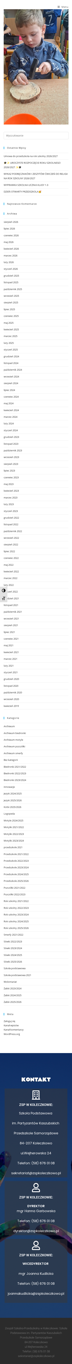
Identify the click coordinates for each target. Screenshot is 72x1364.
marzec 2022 (10, 578)
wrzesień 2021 (11, 618)
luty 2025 (9, 343)
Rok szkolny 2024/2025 (16, 921)
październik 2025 (13, 289)
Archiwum (9, 726)
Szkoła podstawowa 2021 (17, 975)
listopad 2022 (11, 524)
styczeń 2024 (11, 430)
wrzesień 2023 (11, 457)
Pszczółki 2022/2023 (14, 894)
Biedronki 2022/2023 (15, 773)
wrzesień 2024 (11, 376)
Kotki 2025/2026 (12, 807)
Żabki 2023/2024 (12, 988)
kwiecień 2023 (11, 490)
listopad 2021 (11, 605)
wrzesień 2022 (11, 537)
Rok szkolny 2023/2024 (16, 914)
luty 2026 (9, 262)
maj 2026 (8, 242)
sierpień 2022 (11, 544)
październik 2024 (13, 369)
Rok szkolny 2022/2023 (16, 908)
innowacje (9, 787)
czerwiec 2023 (11, 477)
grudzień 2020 (11, 679)
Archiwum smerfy (13, 753)
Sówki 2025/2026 (13, 961)
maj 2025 (8, 322)
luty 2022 (9, 585)
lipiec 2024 (9, 390)
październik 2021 (13, 611)
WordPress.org (12, 1034)
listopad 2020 (11, 685)
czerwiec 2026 (11, 235)
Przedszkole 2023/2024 (16, 867)
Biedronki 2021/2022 (15, 766)
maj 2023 (8, 484)
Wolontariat (10, 981)
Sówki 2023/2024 (13, 948)
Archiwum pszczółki (14, 746)
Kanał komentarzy (14, 1029)
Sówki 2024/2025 (13, 955)
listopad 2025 (11, 282)
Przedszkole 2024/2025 (16, 874)
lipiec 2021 (9, 632)
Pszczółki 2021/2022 (14, 887)
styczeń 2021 (11, 672)
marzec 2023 (10, 497)
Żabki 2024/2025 (12, 995)
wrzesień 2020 (11, 699)
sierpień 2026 (11, 222)
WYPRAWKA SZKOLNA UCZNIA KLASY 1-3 (26, 185)
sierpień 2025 (11, 302)
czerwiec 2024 (11, 396)
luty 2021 (9, 665)
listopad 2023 (11, 443)
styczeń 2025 (11, 349)
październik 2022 (13, 531)
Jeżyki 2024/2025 (13, 793)
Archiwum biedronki (15, 733)
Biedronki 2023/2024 (15, 780)
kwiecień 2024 (11, 410)
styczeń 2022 (11, 591)
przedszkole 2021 (13, 847)
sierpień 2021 (11, 625)
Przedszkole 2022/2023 (16, 860)
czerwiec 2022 (11, 558)
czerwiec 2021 (11, 638)
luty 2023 (9, 504)
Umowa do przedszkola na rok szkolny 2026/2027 (31, 156)
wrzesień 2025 (11, 295)
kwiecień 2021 (11, 652)
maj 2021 (8, 645)
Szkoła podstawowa (14, 968)
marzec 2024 (10, 416)
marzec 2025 (10, 336)
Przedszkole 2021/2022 (16, 854)
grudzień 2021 (11, 598)
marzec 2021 (10, 658)
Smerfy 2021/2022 (13, 934)
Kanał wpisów (11, 1025)
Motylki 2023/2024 (14, 840)
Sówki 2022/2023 (13, 941)
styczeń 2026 (11, 268)
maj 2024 (8, 403)
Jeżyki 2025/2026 (13, 800)
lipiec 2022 (9, 551)
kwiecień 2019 (11, 706)
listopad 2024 (11, 363)
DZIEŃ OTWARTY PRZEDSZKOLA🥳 (22, 191)
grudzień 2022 (11, 517)
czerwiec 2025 (11, 316)
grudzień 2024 (11, 356)
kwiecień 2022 (11, 571)
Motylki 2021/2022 (14, 827)
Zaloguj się (9, 1021)
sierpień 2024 (11, 383)
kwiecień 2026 (11, 248)
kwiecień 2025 (11, 329)
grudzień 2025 (11, 275)
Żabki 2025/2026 (12, 1002)
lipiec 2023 (9, 470)
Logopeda (9, 813)
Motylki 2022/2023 (14, 834)
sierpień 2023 (11, 464)
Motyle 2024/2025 (13, 820)
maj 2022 (8, 564)
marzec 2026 (10, 255)
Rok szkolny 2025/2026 (16, 928)
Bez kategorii (11, 760)
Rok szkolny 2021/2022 (16, 901)
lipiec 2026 (9, 228)
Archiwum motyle (13, 739)
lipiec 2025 (9, 309)
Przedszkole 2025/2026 (16, 881)
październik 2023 (13, 450)
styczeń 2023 (11, 511)
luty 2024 (9, 423)
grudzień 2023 (11, 437)
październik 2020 (13, 692)
